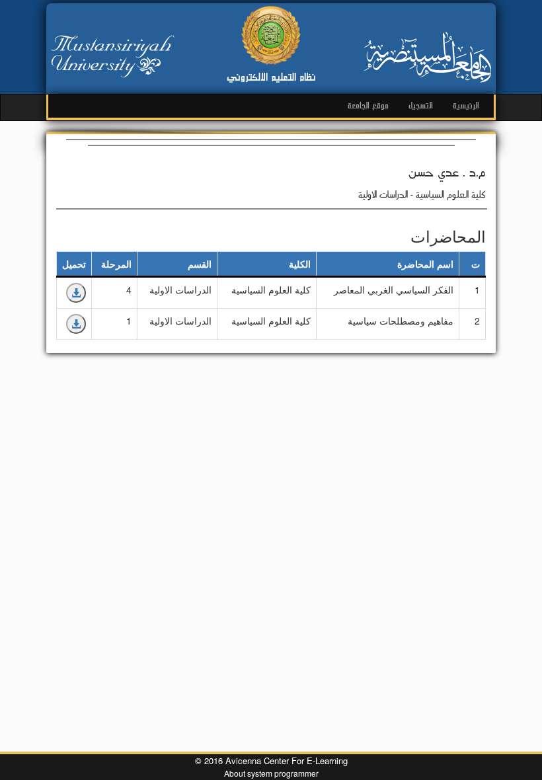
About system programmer (271, 773)
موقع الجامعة (368, 105)
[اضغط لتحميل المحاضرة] (76, 293)
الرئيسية (466, 105)
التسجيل (420, 105)
